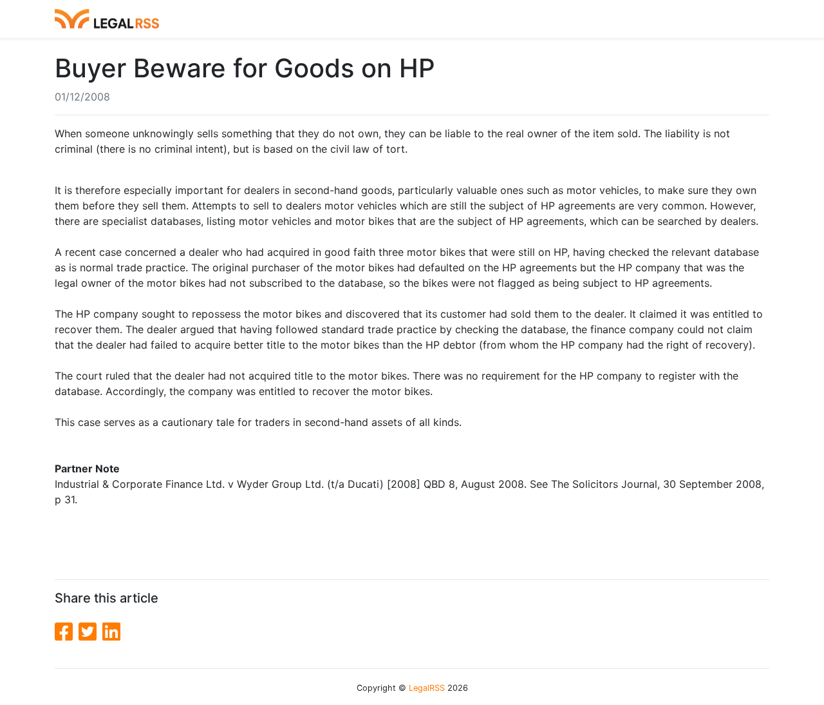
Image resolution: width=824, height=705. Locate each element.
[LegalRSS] (107, 19)
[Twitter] (90, 631)
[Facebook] (67, 631)
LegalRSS (427, 688)
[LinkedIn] (111, 631)
